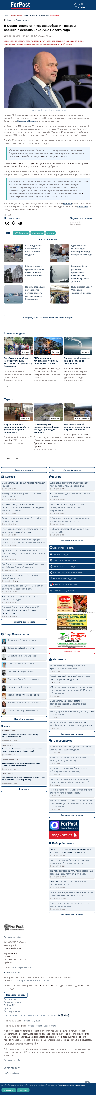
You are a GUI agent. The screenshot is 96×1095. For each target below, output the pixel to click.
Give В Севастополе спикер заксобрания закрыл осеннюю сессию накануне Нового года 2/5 (73, 222)
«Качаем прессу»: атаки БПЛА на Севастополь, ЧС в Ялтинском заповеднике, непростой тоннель (23, 507)
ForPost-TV (9, 1005)
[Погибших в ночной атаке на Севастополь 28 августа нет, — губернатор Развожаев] (18, 338)
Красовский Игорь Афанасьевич (23, 710)
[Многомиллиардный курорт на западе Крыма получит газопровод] (78, 404)
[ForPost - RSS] (58, 1015)
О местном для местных (64, 560)
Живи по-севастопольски (65, 584)
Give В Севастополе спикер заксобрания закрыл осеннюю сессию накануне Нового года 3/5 (75, 222)
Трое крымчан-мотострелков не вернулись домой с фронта (23, 495)
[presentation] (8, 386)
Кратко (7, 1008)
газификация (82, 418)
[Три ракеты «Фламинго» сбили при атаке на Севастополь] (78, 338)
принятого (82, 206)
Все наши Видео (61, 554)
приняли (67, 203)
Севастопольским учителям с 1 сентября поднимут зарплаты (22, 520)
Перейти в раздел (24, 719)
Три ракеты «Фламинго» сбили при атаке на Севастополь (77, 361)
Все (6, 15)
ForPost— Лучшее (31, 1020)
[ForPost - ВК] (62, 1015)
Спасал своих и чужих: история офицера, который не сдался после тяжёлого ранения (23, 541)
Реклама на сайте (12, 937)
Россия (33, 15)
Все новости (10, 999)
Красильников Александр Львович (24, 694)
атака (26, 352)
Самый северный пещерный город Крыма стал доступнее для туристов (46, 428)
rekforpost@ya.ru (12, 1073)
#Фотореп (43, 15)
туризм (55, 418)
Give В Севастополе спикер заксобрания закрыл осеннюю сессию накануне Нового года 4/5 (77, 222)
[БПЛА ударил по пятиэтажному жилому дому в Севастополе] (48, 338)
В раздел (24, 789)
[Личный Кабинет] (75, 3)
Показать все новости (24, 621)
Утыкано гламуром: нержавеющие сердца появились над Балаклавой (21, 764)
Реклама (54, 15)
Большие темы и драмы (64, 578)
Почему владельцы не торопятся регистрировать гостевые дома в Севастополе (35, 292)
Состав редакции (12, 1011)
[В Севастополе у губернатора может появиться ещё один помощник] (13, 266)
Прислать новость (24, 470)
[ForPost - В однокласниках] (68, 1015)
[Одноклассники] (13, 223)
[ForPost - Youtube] (65, 1015)
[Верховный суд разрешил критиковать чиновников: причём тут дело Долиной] (59, 266)
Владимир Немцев (26, 121)
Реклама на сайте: (13, 1060)
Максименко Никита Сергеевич (23, 655)
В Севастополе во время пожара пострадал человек (23, 484)
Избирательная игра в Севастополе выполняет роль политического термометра (23, 779)
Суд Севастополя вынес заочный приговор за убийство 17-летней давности (23, 566)
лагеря (26, 418)
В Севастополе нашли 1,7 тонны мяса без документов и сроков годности (22, 587)
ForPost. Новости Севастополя (41, 1025)
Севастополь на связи (63, 547)
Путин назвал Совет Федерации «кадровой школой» (81, 289)
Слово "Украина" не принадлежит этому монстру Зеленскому (20, 736)
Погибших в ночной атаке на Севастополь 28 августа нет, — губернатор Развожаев (18, 362)
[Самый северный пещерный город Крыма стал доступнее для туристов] (48, 404)
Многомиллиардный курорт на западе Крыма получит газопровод (77, 427)
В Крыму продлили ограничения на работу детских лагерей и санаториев (16, 428)
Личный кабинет (72, 470)
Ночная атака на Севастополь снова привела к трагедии (20, 598)
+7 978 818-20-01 (12, 1068)
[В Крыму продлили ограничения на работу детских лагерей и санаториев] (18, 404)
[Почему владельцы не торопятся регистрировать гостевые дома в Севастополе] (13, 286)
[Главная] (20, 3)
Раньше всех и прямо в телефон (68, 572)
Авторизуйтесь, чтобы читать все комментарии (48, 317)
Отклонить (8, 1090)
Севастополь (15, 15)
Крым (26, 15)
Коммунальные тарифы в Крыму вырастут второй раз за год (22, 576)
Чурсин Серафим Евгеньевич (22, 648)
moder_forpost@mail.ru (21, 967)
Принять (23, 1090)
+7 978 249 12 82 (12, 972)
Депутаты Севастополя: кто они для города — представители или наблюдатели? (23, 750)
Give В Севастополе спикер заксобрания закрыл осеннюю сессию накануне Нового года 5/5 (79, 222)
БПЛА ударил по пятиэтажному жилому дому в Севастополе (46, 361)
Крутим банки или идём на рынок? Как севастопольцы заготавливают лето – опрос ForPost (23, 553)
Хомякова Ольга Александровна (23, 679)
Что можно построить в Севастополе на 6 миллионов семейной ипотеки (22, 530)
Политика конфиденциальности (71, 1085)
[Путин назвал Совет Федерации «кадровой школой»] (59, 286)
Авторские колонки (13, 1002)
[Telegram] (20, 223)
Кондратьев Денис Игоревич (22, 640)
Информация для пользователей (33, 980)
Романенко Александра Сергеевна (24, 702)
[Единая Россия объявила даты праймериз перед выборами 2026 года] (59, 245)
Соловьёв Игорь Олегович (21, 663)
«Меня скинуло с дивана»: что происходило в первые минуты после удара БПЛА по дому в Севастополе (72, 690)
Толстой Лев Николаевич (20, 687)
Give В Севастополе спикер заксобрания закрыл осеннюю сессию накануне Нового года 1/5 (71, 222)
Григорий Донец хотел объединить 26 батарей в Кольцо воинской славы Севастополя (20, 610)
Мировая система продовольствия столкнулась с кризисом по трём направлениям (67, 507)
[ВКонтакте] (7, 223)
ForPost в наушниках (64, 590)
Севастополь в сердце (64, 566)
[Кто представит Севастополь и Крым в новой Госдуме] (13, 245)
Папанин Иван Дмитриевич (21, 671)
